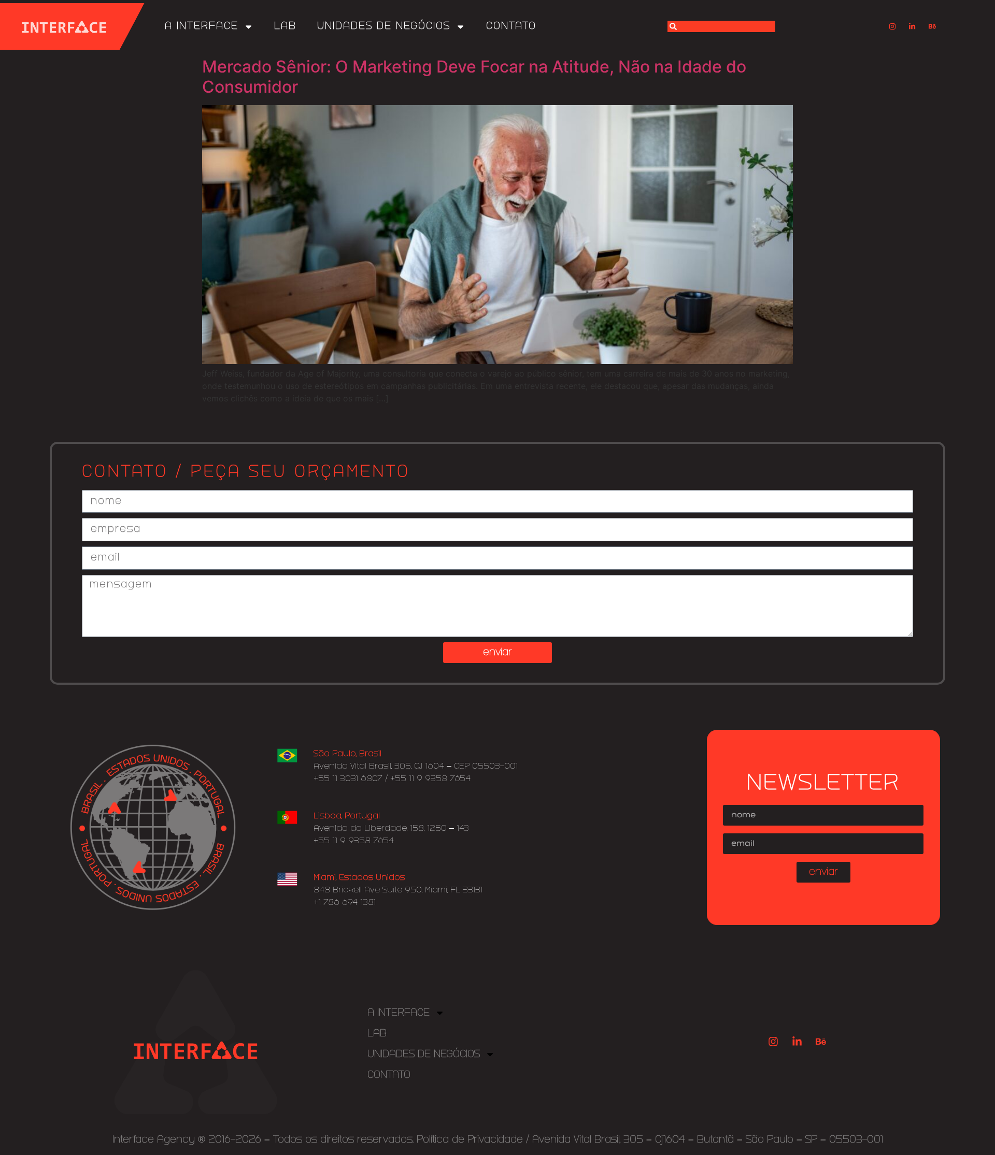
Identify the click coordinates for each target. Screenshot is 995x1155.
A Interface (201, 26)
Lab (285, 26)
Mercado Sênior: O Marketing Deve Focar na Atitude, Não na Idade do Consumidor (474, 76)
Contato (511, 26)
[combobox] (721, 26)
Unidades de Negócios (383, 26)
